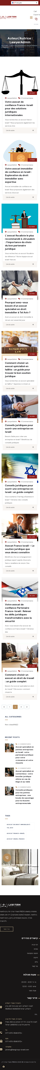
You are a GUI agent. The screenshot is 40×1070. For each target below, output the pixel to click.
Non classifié (11, 724)
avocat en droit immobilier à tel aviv (18, 826)
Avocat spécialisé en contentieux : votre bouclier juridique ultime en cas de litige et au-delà (25, 776)
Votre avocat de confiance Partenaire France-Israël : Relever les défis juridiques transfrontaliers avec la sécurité (18, 613)
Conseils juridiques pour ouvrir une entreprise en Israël (19, 428)
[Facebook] (4, 1067)
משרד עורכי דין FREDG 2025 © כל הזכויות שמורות (19, 1062)
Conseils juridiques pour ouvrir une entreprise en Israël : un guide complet (19, 489)
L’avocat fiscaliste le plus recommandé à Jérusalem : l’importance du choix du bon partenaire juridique (20, 242)
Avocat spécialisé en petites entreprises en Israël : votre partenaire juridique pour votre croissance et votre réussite (25, 755)
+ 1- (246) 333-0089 (20, 877)
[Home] (8, 17)
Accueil (4, 45)
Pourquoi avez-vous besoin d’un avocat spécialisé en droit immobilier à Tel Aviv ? (17, 307)
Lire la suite (10, 130)
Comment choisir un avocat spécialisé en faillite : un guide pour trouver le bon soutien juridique (18, 369)
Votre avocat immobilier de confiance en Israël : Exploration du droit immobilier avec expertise (19, 175)
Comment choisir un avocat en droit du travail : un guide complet (19, 678)
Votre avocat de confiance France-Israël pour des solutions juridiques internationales (19, 108)
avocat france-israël (16, 833)
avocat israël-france (16, 839)
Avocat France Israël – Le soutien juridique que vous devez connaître (19, 549)
